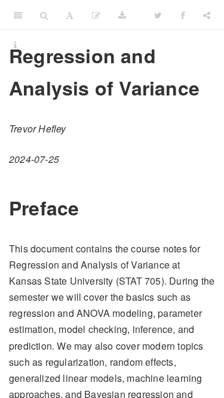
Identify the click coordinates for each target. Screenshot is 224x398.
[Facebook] (182, 15)
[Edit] (96, 15)
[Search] (44, 15)
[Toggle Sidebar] (18, 15)
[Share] (206, 15)
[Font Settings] (69, 15)
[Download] (122, 15)
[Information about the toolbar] (15, 45)
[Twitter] (158, 15)
